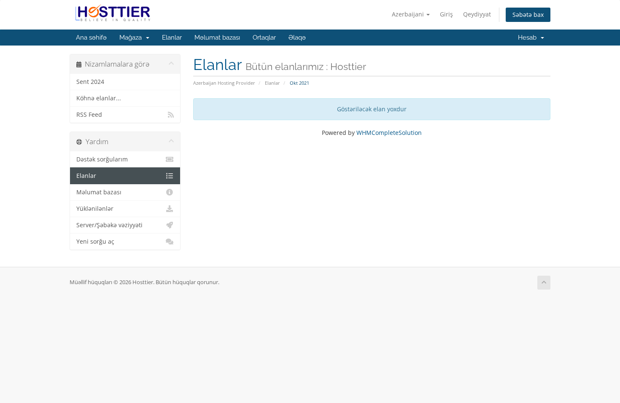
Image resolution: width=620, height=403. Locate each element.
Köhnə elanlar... (98, 98)
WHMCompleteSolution (389, 133)
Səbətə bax (528, 15)
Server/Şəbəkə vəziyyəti (109, 225)
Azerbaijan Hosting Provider (224, 83)
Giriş (446, 14)
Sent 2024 (90, 82)
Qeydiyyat (477, 14)
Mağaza (132, 37)
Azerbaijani (409, 14)
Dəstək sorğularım (102, 159)
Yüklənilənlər (94, 208)
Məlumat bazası (217, 37)
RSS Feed (89, 114)
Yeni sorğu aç (95, 241)
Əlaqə (297, 37)
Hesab (529, 37)
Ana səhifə (91, 37)
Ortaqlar (264, 37)
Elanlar (172, 37)
